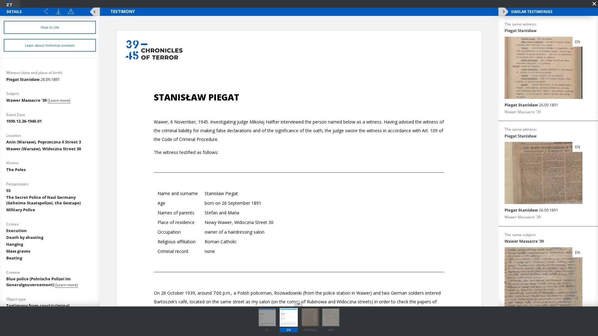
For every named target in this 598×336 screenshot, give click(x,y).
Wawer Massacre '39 (27, 100)
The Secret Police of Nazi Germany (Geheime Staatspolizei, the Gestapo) (43, 200)
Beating (14, 258)
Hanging (14, 244)
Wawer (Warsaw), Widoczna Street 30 (43, 149)
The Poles (16, 169)
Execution (16, 230)
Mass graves (18, 251)
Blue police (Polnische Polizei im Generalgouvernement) (38, 281)
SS (8, 190)
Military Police (20, 209)
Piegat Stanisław (33, 79)
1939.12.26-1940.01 (24, 121)
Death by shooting (24, 237)
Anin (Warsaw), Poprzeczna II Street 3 (43, 142)
